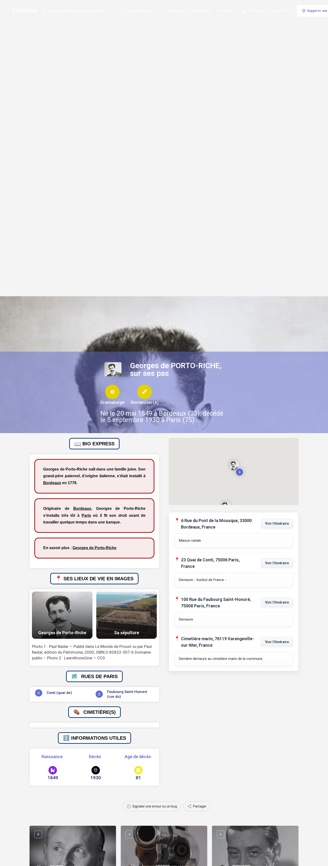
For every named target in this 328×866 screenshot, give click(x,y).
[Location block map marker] (234, 465)
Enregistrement (281, 11)
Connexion (256, 11)
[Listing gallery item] (62, 615)
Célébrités (174, 11)
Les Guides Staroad (137, 11)
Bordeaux (52, 483)
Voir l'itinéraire (277, 523)
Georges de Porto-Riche (94, 548)
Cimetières (225, 11)
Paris (86, 515)
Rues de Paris (199, 11)
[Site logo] (21, 10)
